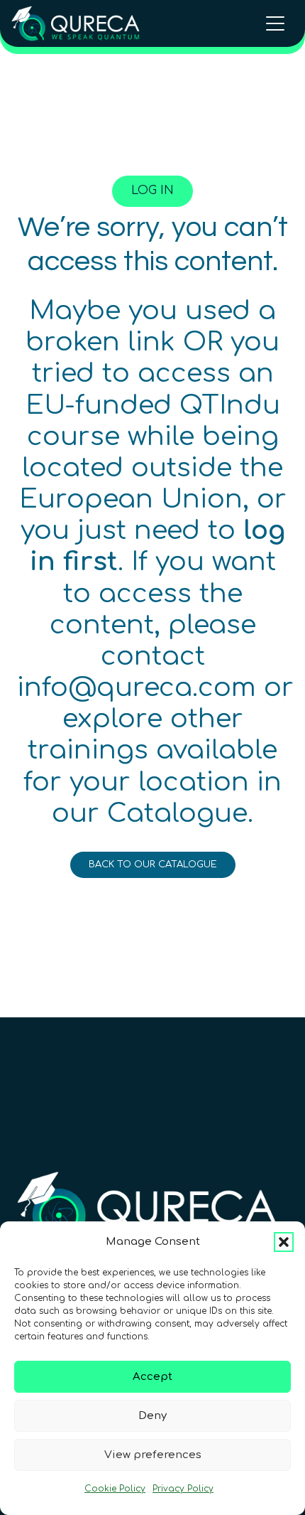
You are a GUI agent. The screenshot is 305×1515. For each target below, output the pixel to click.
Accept (152, 1377)
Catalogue (177, 813)
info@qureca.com (136, 687)
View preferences (152, 1455)
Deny (152, 1416)
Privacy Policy (183, 1489)
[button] (284, 1242)
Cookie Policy (114, 1489)
